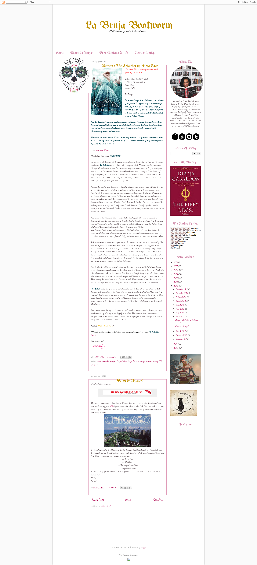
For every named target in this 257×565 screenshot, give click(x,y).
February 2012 (181, 335)
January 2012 (181, 339)
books (99, 361)
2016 (176, 270)
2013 (176, 282)
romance (149, 361)
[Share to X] (127, 357)
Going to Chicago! (130, 380)
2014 (176, 278)
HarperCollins (122, 361)
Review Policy (145, 53)
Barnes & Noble (102, 149)
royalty (155, 361)
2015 (176, 274)
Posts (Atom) (106, 506)
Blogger (143, 547)
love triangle (141, 361)
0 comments (111, 357)
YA (160, 361)
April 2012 (180, 316)
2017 (176, 266)
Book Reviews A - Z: (113, 53)
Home (60, 53)
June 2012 (180, 309)
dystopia (113, 361)
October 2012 (181, 297)
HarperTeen (131, 361)
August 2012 (181, 301)
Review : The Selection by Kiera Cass (130, 66)
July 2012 (180, 305)
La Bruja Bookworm (129, 25)
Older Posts (158, 499)
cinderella (105, 361)
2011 (175, 344)
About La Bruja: (81, 53)
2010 (176, 348)
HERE (93, 335)
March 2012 (181, 331)
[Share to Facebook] (129, 357)
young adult (95, 364)
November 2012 (182, 293)
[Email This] (121, 357)
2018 (176, 262)
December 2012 (182, 289)
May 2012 (180, 312)
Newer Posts (97, 499)
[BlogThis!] (124, 357)
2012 (176, 286)
